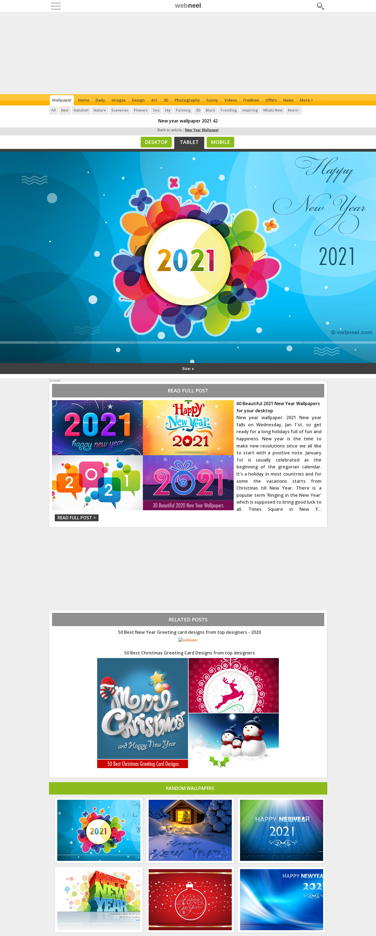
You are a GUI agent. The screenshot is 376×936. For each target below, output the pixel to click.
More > (306, 100)
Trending (228, 110)
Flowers (141, 110)
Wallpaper (62, 100)
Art (154, 100)
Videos (230, 100)
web (188, 5)
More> (293, 110)
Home (83, 100)
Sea (156, 110)
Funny (212, 100)
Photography (187, 100)
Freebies (251, 100)
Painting (183, 110)
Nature (100, 110)
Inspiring (250, 110)
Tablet (189, 142)
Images (118, 100)
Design (138, 100)
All (53, 110)
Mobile (220, 142)
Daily (100, 100)
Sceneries (120, 110)
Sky (168, 110)
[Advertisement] (188, 53)
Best (65, 110)
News (288, 100)
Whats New (273, 110)
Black (210, 110)
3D (166, 100)
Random (81, 110)
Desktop (156, 142)
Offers (271, 100)
